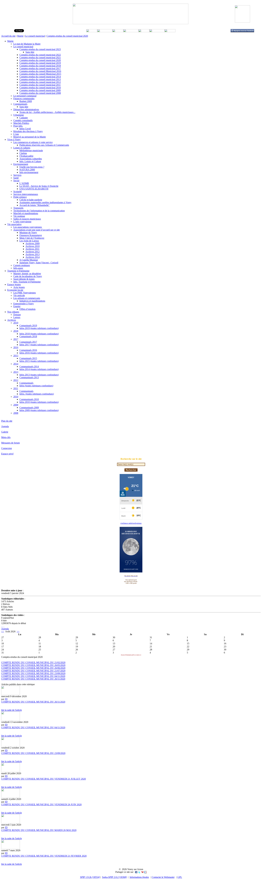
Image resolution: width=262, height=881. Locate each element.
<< (2, 631)
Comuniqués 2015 (28, 358)
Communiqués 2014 (29, 366)
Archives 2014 (32, 257)
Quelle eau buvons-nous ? (31, 167)
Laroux (16, 317)
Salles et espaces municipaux (27, 219)
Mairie (20, 36)
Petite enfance (20, 197)
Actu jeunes (19, 287)
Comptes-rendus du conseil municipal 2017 (40, 68)
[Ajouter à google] (145, 872)
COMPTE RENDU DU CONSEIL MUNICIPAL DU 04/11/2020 (33, 676)
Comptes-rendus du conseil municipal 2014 (40, 76)
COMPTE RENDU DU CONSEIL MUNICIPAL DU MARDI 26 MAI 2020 (38, 830)
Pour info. (18, 126)
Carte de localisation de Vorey (27, 276)
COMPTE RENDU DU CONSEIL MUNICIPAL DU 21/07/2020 (33, 670)
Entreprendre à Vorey (23, 303)
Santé (16, 178)
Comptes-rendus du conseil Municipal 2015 (40, 74)
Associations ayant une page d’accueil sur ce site (36, 229)
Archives (11, 320)
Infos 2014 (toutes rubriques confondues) (39, 369)
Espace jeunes (14, 284)
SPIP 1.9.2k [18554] (90, 877)
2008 (15, 413)
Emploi (16, 306)
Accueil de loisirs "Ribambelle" (34, 205)
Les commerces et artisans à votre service (33, 142)
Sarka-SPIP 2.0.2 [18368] (114, 877)
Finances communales (23, 98)
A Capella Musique (28, 260)
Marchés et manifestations (25, 213)
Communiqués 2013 (29, 377)
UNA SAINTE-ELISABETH (33, 188)
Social (16, 180)
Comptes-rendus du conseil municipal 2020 (67, 36)
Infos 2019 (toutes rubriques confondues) (39, 328)
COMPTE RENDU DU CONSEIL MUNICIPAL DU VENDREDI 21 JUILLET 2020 (43, 779)
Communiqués (20, 104)
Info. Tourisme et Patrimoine (27, 281)
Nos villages (13, 312)
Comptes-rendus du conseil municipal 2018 (40, 65)
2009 (15, 405)
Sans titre (29, 52)
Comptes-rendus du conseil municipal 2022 (40, 54)
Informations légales (139, 877)
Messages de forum (10, 442)
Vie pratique (19, 216)
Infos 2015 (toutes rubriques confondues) (39, 361)
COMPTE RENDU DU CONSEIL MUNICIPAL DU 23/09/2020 (33, 673)
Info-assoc (18, 268)
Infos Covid (25, 128)
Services (17, 175)
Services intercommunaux (25, 194)
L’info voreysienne (22, 221)
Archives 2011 (32, 249)
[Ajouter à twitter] (139, 872)
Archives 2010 (32, 246)
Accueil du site (8, 36)
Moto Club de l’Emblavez (31, 238)
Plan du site (6, 421)
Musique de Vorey (28, 232)
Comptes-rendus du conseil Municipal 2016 (40, 71)
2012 (15, 380)
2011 (15, 388)
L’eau (16, 134)
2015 (15, 355)
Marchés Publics (21, 123)
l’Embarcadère (26, 156)
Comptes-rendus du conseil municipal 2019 (40, 63)
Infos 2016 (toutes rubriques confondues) (39, 353)
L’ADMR (24, 183)
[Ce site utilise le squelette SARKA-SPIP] (2, 626)
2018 (15, 331)
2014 (15, 363)
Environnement (20, 164)
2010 (15, 396)
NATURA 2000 (27, 169)
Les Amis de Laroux (29, 240)
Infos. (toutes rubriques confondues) (36, 394)
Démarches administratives (26, 109)
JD (6, 699)
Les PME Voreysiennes (24, 292)
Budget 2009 (25, 101)
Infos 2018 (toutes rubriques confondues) (39, 333)
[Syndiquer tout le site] (1, 626)
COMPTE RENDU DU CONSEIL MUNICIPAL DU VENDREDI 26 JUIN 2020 (41, 804)
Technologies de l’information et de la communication (39, 210)
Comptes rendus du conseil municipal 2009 (40, 90)
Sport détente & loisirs (24, 279)
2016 (15, 347)
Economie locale (15, 290)
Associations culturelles (30, 158)
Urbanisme (18, 115)
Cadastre (23, 117)
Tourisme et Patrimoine (18, 271)
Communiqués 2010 (29, 399)
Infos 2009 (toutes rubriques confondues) (39, 410)
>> (18, 631)
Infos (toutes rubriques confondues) (36, 385)
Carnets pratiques (21, 265)
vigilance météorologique (131, 523)
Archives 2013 (32, 254)
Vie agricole (19, 295)
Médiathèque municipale (31, 150)
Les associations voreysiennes (27, 227)
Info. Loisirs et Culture (30, 161)
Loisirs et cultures (21, 147)
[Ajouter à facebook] (136, 872)
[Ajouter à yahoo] (142, 872)
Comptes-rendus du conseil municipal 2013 (40, 79)
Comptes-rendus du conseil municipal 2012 (40, 82)
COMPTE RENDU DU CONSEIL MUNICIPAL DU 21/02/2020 (33, 662)
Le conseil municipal (35, 36)
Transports (18, 208)
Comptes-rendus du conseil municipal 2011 (40, 85)
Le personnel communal (24, 95)
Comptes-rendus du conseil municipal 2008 (40, 93)
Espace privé (7, 453)
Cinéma (23, 153)
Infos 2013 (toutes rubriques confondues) (39, 374)
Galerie (4, 432)
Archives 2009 (32, 243)
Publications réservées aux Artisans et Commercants (44, 145)
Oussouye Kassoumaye (30, 235)
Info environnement (28, 172)
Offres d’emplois (27, 309)
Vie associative (14, 224)
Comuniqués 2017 (28, 342)
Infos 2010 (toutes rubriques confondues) (39, 402)
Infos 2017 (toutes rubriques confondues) (39, 344)
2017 (15, 339)
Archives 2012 (32, 251)
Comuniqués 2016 (28, 350)
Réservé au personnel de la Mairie (29, 137)
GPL (179, 877)
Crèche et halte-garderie (30, 199)
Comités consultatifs (23, 120)
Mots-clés (5, 437)
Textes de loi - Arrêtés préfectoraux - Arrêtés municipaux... (47, 112)
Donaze (17, 314)
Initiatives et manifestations (32, 301)
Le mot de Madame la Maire (26, 44)
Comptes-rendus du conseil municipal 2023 (40, 49)
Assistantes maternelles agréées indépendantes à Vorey (45, 202)
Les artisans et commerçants (26, 298)
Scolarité (17, 191)
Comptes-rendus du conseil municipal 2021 (40, 57)
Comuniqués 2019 (28, 325)
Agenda (5, 426)
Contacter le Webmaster (163, 877)
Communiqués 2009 (29, 407)
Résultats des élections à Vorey (28, 131)
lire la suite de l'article (11, 710)
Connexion (6, 448)
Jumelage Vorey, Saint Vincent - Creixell (38, 262)
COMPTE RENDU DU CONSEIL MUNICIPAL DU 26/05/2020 (33, 665)
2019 (15, 322)
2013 (15, 372)
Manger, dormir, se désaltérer (27, 273)
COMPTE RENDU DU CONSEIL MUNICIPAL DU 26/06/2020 (33, 668)
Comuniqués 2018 (28, 336)
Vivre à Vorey (14, 139)
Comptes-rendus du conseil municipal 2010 (40, 87)
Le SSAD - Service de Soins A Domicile (38, 186)
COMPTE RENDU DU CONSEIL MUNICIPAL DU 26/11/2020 (33, 679)
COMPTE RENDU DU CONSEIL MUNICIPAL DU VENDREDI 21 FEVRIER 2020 (44, 856)
